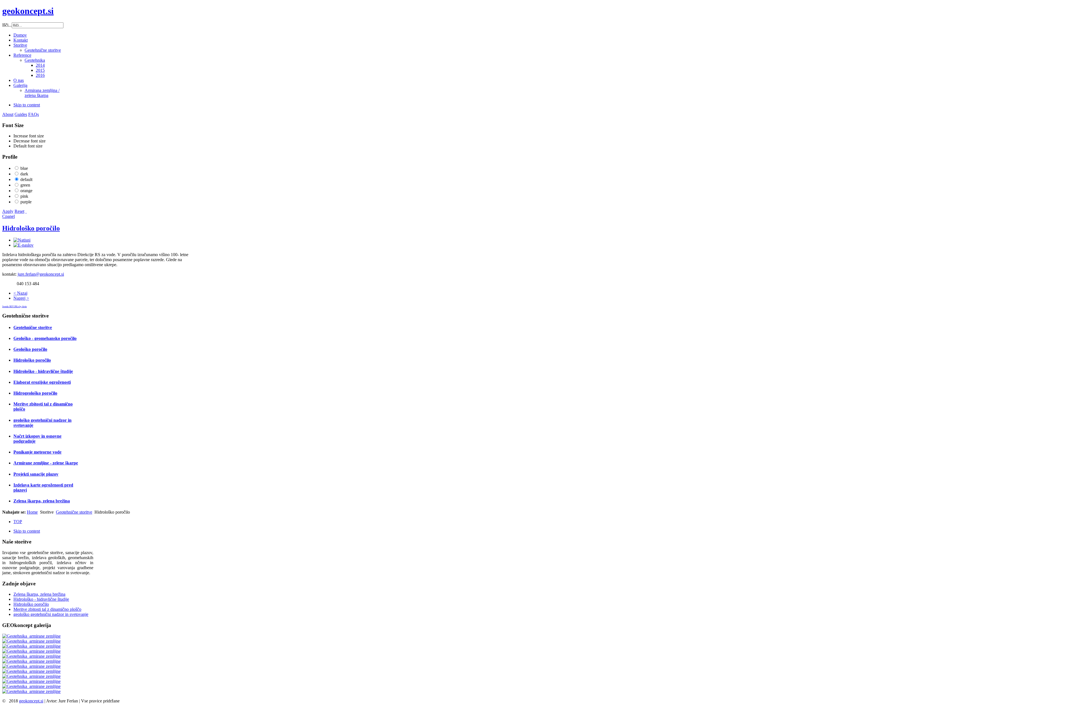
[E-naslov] (23, 245)
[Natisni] (21, 240)
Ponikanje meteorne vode (37, 452)
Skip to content (26, 104)
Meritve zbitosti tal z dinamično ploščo (47, 609)
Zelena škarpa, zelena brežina (41, 501)
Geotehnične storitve (32, 327)
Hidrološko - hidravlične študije (43, 371)
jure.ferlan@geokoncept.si (41, 274)
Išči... (7, 25)
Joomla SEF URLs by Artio (14, 306)
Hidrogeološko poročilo (35, 393)
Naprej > (21, 298)
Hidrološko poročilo (31, 228)
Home (32, 512)
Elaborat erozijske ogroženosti (42, 382)
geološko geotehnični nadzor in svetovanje (50, 614)
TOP (17, 521)
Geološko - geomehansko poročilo (45, 338)
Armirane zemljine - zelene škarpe (45, 463)
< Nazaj (20, 293)
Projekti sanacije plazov (35, 474)
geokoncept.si (31, 701)
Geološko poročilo (30, 349)
